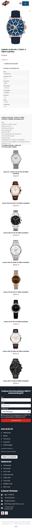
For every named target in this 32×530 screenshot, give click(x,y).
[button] (20, 3)
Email (2, 403)
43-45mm (6, 92)
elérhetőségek (9, 491)
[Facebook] (2, 513)
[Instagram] (6, 513)
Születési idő (4, 409)
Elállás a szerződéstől (9, 457)
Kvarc (5, 83)
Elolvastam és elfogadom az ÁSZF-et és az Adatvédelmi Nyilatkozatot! (15, 416)
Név (2, 397)
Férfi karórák (7, 74)
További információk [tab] (11, 64)
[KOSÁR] (25, 3)
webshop (6, 461)
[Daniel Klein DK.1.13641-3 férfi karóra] (16, 28)
